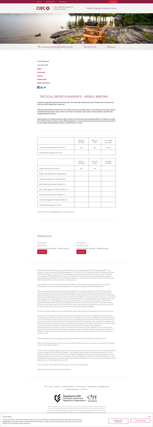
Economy (40, 76)
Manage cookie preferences (72, 389)
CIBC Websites (62, 1)
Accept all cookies (140, 420)
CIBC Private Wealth (50, 1)
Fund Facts (55, 212)
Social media (41, 72)
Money (39, 69)
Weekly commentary (43, 83)
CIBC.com (39, 1)
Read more (42, 251)
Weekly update (42, 79)
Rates (46, 386)
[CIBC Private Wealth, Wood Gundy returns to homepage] (60, 8)
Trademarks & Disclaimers (68, 386)
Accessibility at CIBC (104, 386)
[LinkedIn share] (42, 87)
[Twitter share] (45, 87)
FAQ (51, 386)
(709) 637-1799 (91, 47)
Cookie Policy (84, 389)
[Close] (149, 417)
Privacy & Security (81, 386)
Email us (112, 47)
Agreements (57, 386)
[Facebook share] (38, 87)
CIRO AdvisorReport (92, 386)
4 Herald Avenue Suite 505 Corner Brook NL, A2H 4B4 (56, 47)
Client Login (113, 1)
